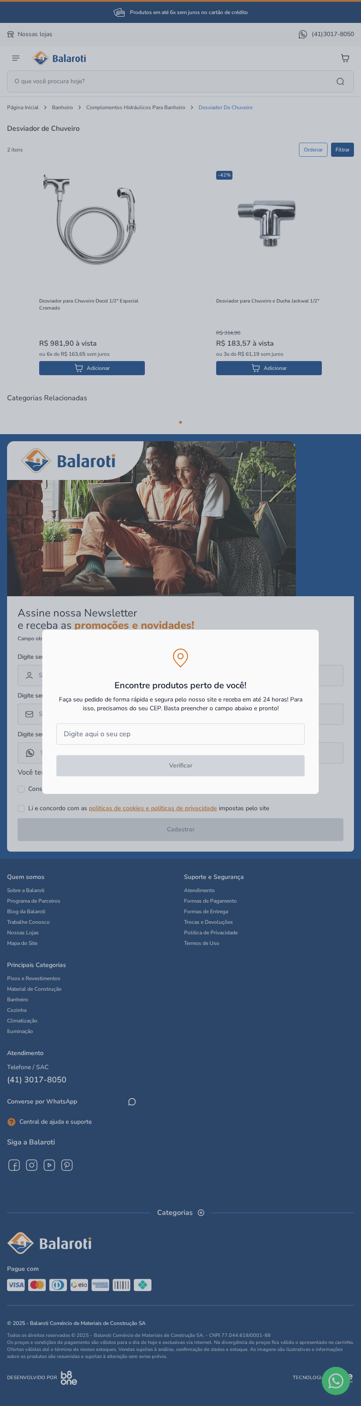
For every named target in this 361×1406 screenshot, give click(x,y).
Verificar (180, 765)
